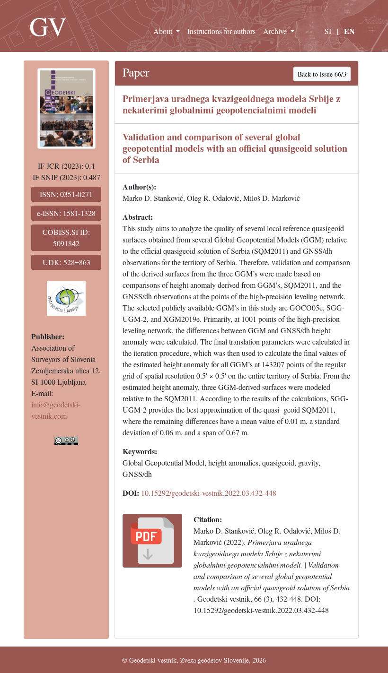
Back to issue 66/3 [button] (322, 73)
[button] (152, 541)
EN (349, 31)
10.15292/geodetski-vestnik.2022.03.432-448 (208, 493)
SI (328, 31)
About (163, 31)
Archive (276, 31)
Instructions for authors (221, 31)
